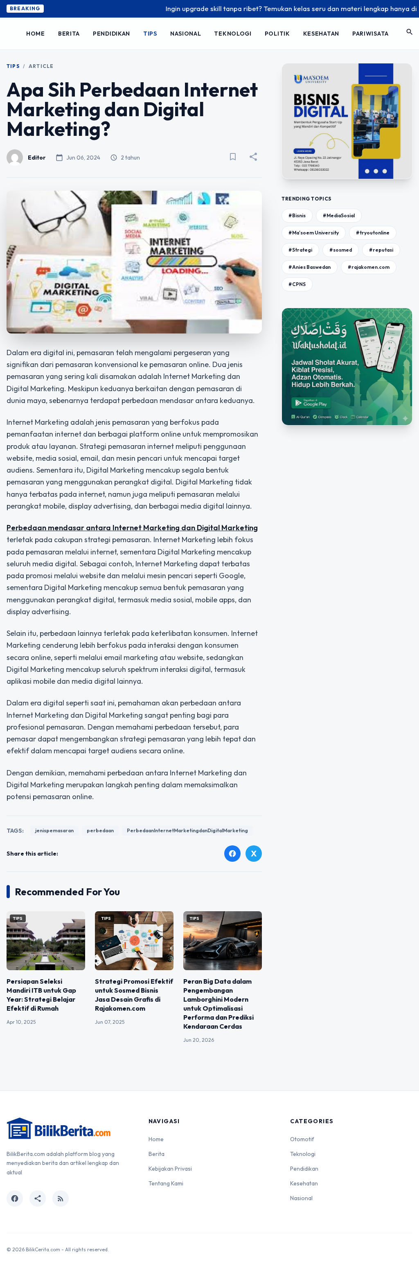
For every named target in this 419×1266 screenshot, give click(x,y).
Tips (150, 33)
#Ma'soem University (313, 233)
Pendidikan (111, 33)
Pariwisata (370, 33)
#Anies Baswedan (309, 267)
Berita (69, 33)
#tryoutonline (373, 233)
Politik (277, 33)
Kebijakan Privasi (170, 1168)
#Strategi (300, 250)
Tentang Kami (166, 1183)
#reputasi (381, 250)
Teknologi (232, 33)
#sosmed (340, 250)
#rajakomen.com (369, 267)
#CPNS (297, 284)
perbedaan (100, 830)
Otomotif (302, 1139)
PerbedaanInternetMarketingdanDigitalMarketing (187, 830)
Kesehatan (321, 33)
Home (35, 33)
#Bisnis (297, 215)
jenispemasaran (54, 830)
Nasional (185, 33)
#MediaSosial (339, 215)
